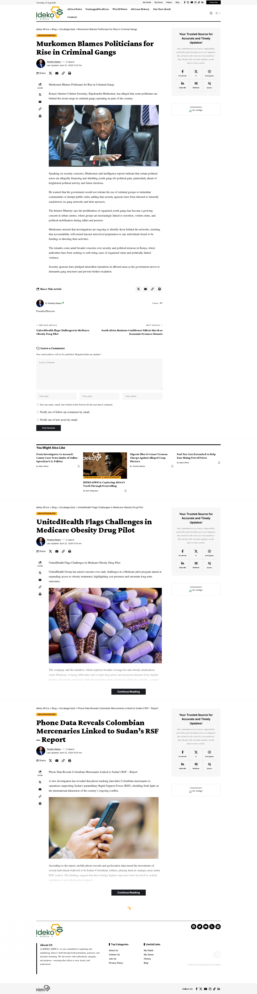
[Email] (57, 73)
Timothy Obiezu (54, 62)
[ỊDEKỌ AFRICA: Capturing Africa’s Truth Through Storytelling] (105, 465)
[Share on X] (50, 73)
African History (92, 477)
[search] (211, 13)
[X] (188, 2)
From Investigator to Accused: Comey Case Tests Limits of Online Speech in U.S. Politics (57, 458)
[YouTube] (192, 2)
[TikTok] (199, 2)
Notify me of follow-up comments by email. (65, 412)
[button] (63, 73)
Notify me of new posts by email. (59, 419)
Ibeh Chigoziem (92, 491)
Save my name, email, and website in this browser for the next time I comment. (76, 404)
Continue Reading (128, 691)
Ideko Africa (43, 466)
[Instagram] (195, 2)
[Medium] (196, 85)
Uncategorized (47, 35)
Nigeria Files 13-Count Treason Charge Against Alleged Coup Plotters (148, 458)
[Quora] (209, 85)
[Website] (161, 303)
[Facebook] (184, 2)
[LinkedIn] (202, 2)
